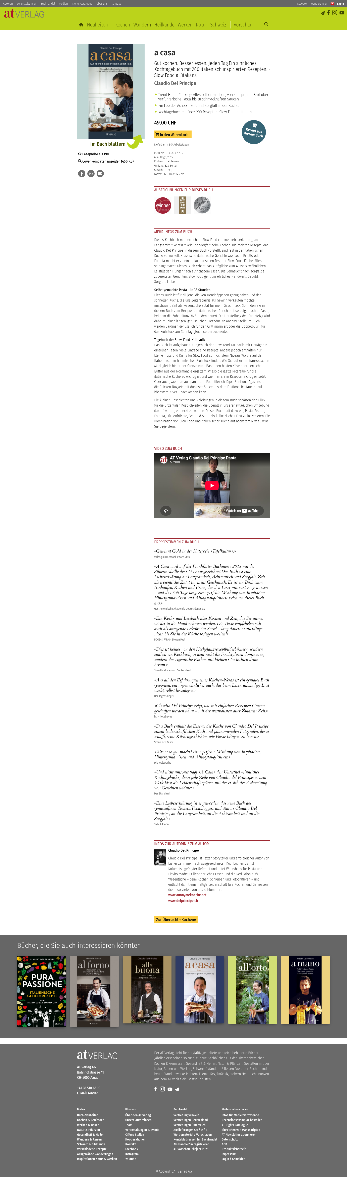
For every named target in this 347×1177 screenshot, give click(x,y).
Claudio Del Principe (175, 83)
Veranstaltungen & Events (142, 1130)
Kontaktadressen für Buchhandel (195, 1139)
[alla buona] (147, 989)
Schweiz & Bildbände (91, 1144)
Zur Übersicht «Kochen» (176, 919)
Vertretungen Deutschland (191, 1120)
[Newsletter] (177, 1089)
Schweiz (218, 25)
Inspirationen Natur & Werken (97, 1159)
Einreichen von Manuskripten (241, 1130)
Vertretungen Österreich (189, 1125)
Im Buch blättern (108, 144)
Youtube (130, 1159)
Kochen (122, 25)
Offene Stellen (134, 1135)
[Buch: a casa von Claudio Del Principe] (111, 92)
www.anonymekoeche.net (187, 895)
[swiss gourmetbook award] (182, 205)
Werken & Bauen (88, 1125)
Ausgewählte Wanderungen (95, 1154)
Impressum (229, 1154)
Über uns (101, 3)
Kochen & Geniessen (90, 1120)
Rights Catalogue (82, 3)
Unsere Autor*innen (138, 1120)
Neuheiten (97, 25)
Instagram (132, 1154)
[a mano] (305, 990)
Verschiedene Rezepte (92, 1149)
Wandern (142, 25)
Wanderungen (319, 3)
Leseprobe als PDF (96, 154)
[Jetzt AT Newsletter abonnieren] (323, 13)
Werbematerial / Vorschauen (193, 1135)
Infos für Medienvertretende (240, 1115)
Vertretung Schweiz (186, 1115)
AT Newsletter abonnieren (239, 1135)
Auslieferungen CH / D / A (190, 1130)
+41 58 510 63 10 (88, 1088)
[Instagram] (335, 13)
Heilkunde (164, 25)
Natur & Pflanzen (88, 1130)
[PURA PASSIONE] (41, 991)
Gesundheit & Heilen (90, 1135)
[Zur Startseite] (81, 25)
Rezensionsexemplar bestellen (242, 1120)
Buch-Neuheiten (87, 1115)
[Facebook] (329, 13)
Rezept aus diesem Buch (253, 133)
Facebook (131, 1149)
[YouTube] (342, 13)
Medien (63, 3)
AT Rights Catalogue (235, 1125)
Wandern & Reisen (89, 1139)
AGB (224, 1144)
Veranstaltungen (27, 3)
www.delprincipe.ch (183, 901)
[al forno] (94, 991)
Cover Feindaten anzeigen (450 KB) (108, 161)
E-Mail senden (87, 1093)
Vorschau (243, 25)
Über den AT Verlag (138, 1115)
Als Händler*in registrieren (191, 1144)
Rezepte (302, 3)
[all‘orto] (252, 990)
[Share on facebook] (81, 173)
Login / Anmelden (233, 1159)
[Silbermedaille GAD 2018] (202, 205)
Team (128, 1125)
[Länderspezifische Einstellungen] (332, 3)
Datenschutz (230, 1139)
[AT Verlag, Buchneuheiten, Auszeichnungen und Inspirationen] (24, 14)
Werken (185, 25)
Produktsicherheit (234, 1149)
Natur (201, 25)
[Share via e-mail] (100, 173)
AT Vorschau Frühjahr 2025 (191, 1149)
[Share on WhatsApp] (91, 173)
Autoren (8, 3)
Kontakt (116, 3)
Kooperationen (135, 1139)
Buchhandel (48, 3)
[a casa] (200, 989)
